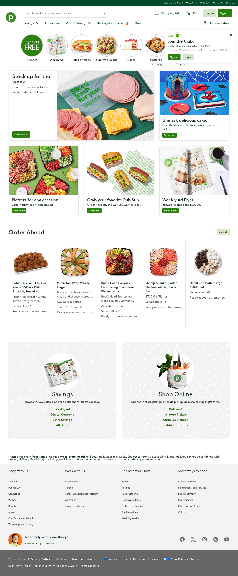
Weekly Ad (62, 409)
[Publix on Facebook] (182, 541)
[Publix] (11, 18)
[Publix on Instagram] (204, 541)
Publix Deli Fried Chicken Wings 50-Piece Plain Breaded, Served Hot (29, 287)
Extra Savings (62, 419)
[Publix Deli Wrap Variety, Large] (75, 262)
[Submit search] (105, 13)
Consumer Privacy (145, 558)
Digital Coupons (62, 414)
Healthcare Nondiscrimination (77, 558)
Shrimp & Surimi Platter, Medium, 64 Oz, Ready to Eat (162, 287)
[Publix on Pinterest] (215, 541)
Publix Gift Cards (175, 425)
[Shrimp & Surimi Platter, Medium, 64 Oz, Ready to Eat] (163, 262)
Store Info (31, 543)
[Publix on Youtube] (227, 541)
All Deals (62, 425)
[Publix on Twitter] (193, 541)
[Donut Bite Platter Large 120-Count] (207, 262)
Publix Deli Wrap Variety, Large (73, 285)
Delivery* (175, 409)
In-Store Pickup (175, 414)
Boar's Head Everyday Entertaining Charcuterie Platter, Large (118, 287)
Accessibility (118, 558)
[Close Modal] (231, 35)
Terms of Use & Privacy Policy (29, 558)
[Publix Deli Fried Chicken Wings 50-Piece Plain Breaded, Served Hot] (30, 262)
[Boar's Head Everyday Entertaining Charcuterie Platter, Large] (119, 262)
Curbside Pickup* (175, 419)
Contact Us (51, 543)
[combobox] (63, 13)
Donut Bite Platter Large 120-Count (206, 285)
